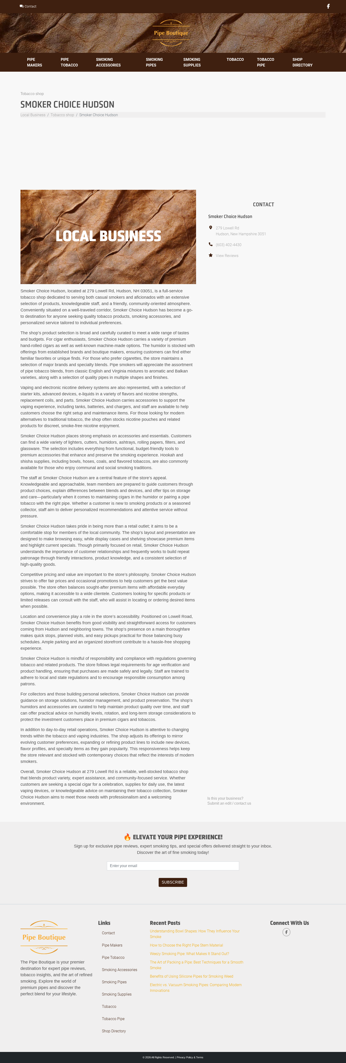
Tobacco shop (32, 94)
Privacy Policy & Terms (190, 1057)
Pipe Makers (34, 62)
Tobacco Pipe (265, 62)
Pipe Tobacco (69, 62)
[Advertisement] (173, 154)
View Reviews (227, 255)
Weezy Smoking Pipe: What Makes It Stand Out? (189, 953)
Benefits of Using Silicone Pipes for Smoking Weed (191, 976)
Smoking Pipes (154, 62)
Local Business (32, 114)
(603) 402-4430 (228, 244)
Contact (30, 6)
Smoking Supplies (192, 62)
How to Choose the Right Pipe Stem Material (186, 945)
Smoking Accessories (108, 62)
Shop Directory (303, 62)
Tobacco (235, 59)
